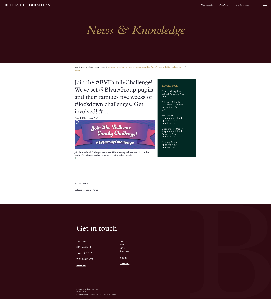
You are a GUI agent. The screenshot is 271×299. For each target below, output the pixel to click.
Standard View (87, 289)
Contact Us (124, 263)
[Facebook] (120, 257)
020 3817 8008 (86, 259)
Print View (79, 289)
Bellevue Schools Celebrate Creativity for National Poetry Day (172, 106)
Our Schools (207, 5)
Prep (122, 244)
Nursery (123, 241)
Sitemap (78, 291)
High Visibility (95, 289)
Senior (122, 247)
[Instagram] (123, 257)
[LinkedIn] (126, 257)
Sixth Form (124, 251)
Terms (84, 291)
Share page (188, 67)
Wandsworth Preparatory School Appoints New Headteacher (172, 119)
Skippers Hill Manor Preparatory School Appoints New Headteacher (172, 132)
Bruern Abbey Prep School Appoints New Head (173, 94)
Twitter (95, 189)
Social (88, 189)
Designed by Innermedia (110, 294)
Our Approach (242, 5)
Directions (81, 265)
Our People (224, 5)
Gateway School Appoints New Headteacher (170, 145)
